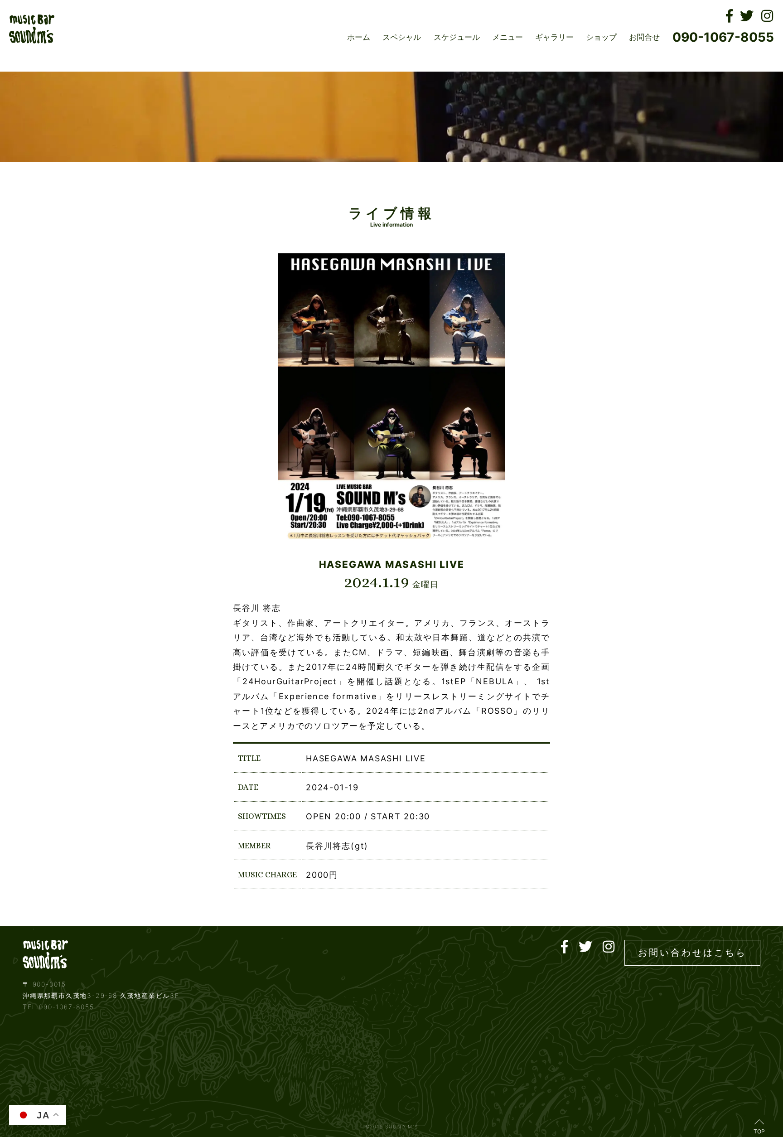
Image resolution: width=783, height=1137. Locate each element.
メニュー (507, 37)
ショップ (601, 37)
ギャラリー (554, 37)
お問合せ (644, 37)
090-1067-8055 (723, 37)
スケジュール (457, 37)
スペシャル (401, 37)
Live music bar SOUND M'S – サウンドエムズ (31, 29)
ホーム (358, 37)
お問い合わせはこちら (692, 952)
